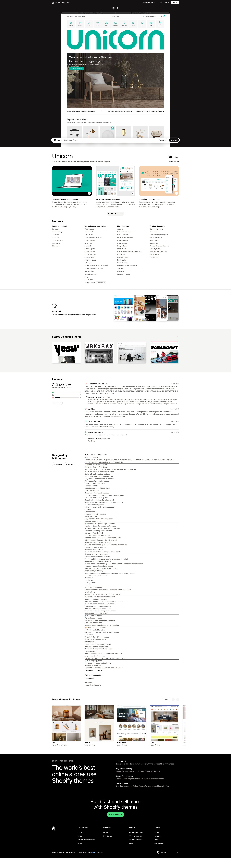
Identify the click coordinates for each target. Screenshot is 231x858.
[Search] (161, 2)
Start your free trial (115, 814)
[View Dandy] (135, 308)
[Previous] (173, 336)
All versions (98, 670)
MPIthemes (175, 161)
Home (80, 843)
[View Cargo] (124, 308)
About (156, 832)
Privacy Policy (70, 852)
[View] (66, 353)
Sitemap (100, 852)
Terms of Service (58, 852)
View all (166, 699)
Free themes (107, 836)
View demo (162, 140)
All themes (69, 464)
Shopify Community (135, 839)
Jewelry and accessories (86, 839)
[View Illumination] (146, 308)
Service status (159, 843)
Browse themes (148, 2)
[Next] (177, 336)
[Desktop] (113, 8)
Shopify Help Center (136, 832)
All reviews (57, 403)
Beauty (80, 836)
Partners (157, 836)
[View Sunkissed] (157, 308)
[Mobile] (117, 8)
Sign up (174, 2)
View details (89, 670)
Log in (167, 2)
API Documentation (135, 836)
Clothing (80, 832)
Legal (156, 839)
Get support (58, 464)
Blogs (131, 843)
